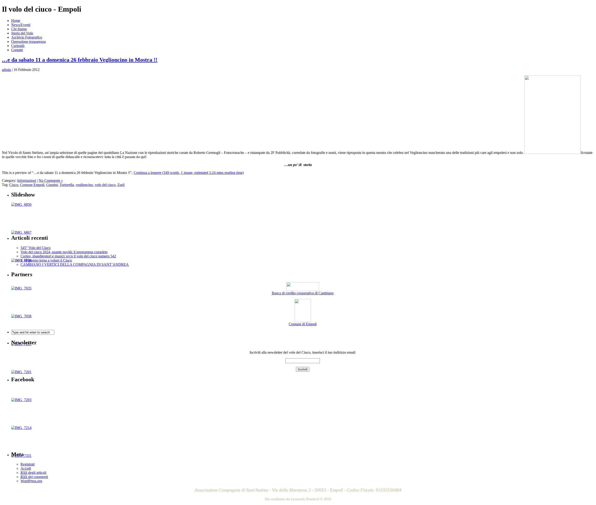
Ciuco (13, 185)
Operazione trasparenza (28, 41)
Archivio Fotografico (26, 37)
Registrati (27, 464)
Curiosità (17, 46)
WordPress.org (31, 481)
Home (15, 21)
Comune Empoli (32, 185)
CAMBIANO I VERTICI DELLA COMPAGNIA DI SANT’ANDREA (74, 264)
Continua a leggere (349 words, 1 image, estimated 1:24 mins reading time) (189, 173)
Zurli (121, 185)
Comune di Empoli (303, 324)
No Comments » (51, 181)
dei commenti (34, 477)
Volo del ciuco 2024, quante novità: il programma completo (64, 252)
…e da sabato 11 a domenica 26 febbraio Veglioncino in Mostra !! (79, 60)
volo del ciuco (105, 185)
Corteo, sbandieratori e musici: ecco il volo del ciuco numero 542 (68, 256)
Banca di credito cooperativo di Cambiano (303, 293)
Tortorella (67, 185)
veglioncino (84, 185)
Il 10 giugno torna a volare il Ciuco (46, 260)
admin (6, 70)
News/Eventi (20, 25)
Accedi (25, 468)
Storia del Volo (22, 33)
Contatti (17, 50)
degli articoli (33, 473)
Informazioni (26, 181)
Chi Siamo (19, 29)
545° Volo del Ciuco (35, 248)
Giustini (52, 185)
